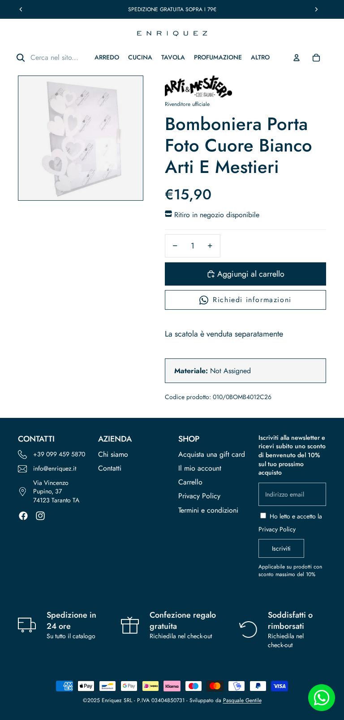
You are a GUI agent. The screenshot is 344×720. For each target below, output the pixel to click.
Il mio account (199, 468)
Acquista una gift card (211, 454)
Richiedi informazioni (252, 300)
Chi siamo (113, 454)
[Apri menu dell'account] (296, 57)
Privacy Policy (199, 496)
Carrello (190, 482)
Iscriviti (281, 548)
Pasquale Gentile (242, 700)
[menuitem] (260, 57)
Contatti (109, 468)
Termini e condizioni (208, 510)
